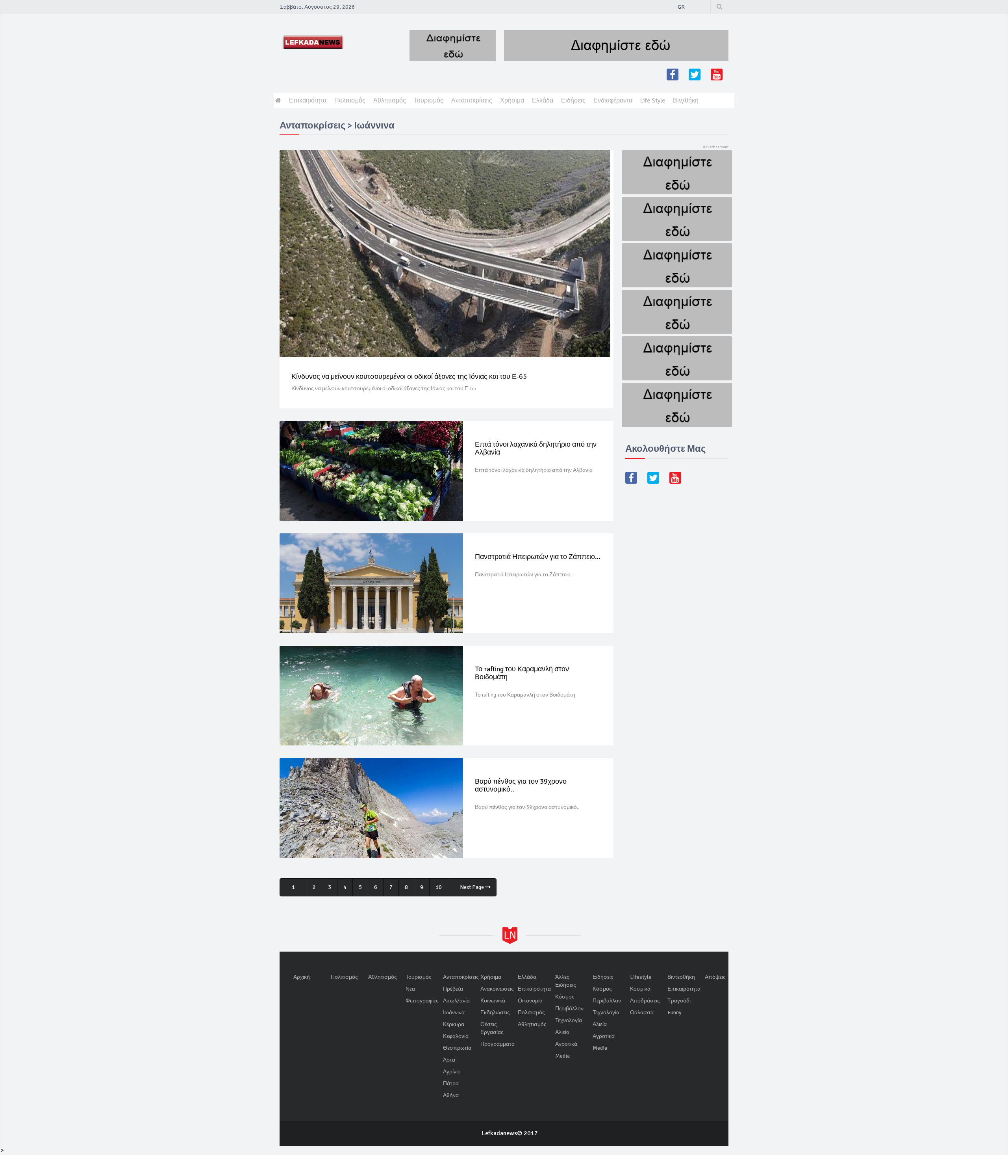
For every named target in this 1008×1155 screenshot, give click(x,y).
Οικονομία (530, 1000)
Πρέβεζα (453, 988)
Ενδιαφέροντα (612, 100)
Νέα (410, 988)
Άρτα (449, 1059)
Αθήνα (451, 1095)
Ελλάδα (542, 100)
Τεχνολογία (568, 1020)
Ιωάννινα (454, 1012)
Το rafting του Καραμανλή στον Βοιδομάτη (522, 673)
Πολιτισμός (349, 100)
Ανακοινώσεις (497, 988)
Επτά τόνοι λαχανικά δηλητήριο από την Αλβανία (536, 448)
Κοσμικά (640, 988)
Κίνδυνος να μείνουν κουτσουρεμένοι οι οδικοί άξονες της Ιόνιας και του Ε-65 (409, 376)
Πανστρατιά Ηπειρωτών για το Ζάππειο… (537, 556)
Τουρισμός (428, 100)
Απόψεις (715, 977)
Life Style (652, 100)
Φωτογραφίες (422, 1000)
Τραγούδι (679, 1000)
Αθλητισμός (389, 100)
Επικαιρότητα (307, 100)
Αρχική (301, 977)
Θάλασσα (642, 1012)
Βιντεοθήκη (681, 977)
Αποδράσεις (645, 1000)
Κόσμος (564, 996)
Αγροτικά (566, 1044)
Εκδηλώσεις (495, 1012)
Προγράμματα (497, 1044)
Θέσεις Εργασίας (492, 1028)
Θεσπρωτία (457, 1048)
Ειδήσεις (573, 100)
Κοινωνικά (492, 1000)
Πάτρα (451, 1083)
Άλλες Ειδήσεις (565, 981)
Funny (674, 1012)
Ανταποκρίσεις (471, 100)
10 (438, 887)
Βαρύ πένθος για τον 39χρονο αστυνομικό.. (521, 785)
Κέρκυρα (453, 1024)
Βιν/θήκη (686, 100)
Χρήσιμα (512, 100)
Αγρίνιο (452, 1071)
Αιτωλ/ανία (456, 1000)
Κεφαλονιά (456, 1036)
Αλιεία (562, 1032)
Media (562, 1056)
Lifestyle (640, 977)
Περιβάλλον (569, 1008)
